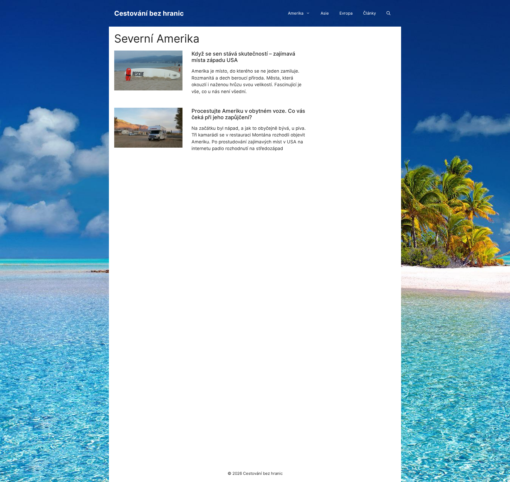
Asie (325, 13)
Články (369, 13)
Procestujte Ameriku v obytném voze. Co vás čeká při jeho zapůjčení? (248, 114)
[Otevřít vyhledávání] (388, 13)
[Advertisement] (351, 292)
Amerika (295, 13)
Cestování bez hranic (149, 13)
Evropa (345, 13)
